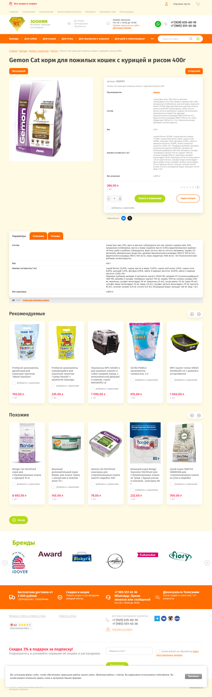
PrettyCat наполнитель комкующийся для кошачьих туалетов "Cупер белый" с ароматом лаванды (65, 373)
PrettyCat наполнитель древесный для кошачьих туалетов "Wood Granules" (25, 372)
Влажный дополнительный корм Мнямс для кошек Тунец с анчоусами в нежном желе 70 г (66, 475)
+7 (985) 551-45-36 (183, 26)
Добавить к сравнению (123, 208)
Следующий (194, 71)
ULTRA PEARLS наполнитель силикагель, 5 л (139, 370)
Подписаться (117, 665)
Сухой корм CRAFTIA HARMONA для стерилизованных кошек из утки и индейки (184, 473)
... (152, 37)
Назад (21, 520)
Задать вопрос (188, 198)
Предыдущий (18, 71)
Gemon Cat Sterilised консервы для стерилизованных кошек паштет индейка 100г (105, 473)
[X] (129, 218)
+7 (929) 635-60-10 (183, 22)
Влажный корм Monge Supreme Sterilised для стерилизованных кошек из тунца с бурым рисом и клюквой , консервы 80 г (145, 476)
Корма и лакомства (39, 51)
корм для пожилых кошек (36, 300)
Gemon (54, 51)
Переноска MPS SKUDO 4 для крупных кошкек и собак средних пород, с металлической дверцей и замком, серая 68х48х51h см (105, 375)
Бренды (23, 51)
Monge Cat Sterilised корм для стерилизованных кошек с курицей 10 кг (26, 473)
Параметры (19, 236)
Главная (13, 51)
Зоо (38, 21)
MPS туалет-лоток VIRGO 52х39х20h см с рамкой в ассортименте (184, 370)
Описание (38, 236)
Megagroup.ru (196, 687)
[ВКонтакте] (123, 218)
